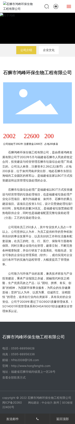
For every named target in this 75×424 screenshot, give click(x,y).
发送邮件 (12, 419)
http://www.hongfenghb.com (30, 366)
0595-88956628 (23, 348)
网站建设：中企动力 (40, 402)
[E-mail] (55, 6)
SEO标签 (67, 402)
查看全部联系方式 (14, 377)
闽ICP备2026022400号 (12, 405)
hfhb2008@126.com (25, 360)
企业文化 (49, 50)
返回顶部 (62, 419)
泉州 (56, 402)
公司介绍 (26, 50)
